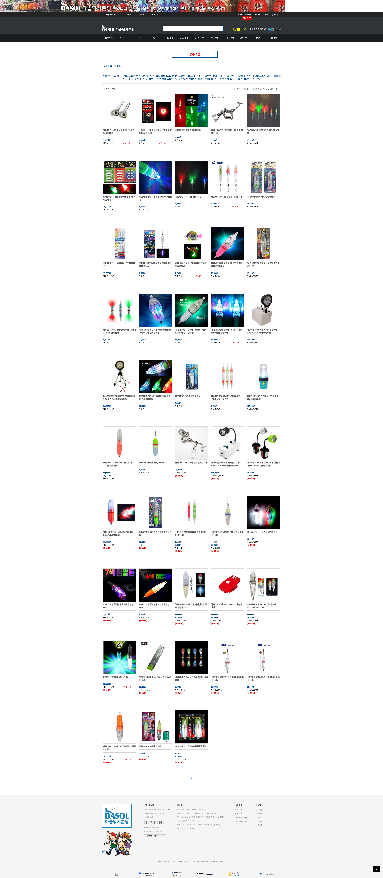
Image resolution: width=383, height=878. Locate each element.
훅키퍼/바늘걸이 (206, 79)
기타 (253, 79)
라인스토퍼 (130, 75)
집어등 (117, 66)
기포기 (115, 75)
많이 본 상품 (274, 89)
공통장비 (259, 37)
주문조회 (266, 14)
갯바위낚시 (229, 37)
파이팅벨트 (226, 79)
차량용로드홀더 (165, 79)
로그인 (239, 14)
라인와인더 (145, 75)
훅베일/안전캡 (185, 79)
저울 (128, 79)
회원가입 (248, 14)
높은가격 (256, 89)
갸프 (104, 75)
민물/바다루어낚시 (199, 39)
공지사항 (259, 809)
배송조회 (259, 825)
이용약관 (238, 813)
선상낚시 (214, 37)
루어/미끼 (124, 37)
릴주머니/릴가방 (213, 75)
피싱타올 (241, 79)
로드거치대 (194, 75)
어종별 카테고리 (112, 14)
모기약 (230, 75)
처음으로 (238, 809)
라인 (139, 37)
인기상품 (237, 89)
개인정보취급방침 (242, 817)
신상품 (264, 89)
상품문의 (259, 813)
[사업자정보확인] (214, 824)
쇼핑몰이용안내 (241, 821)
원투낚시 (244, 37)
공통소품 (107, 66)
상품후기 (259, 817)
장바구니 (257, 14)
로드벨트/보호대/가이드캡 (169, 75)
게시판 (128, 14)
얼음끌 (277, 75)
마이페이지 (157, 14)
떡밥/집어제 (109, 37)
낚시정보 (259, 821)
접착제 (138, 79)
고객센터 (142, 14)
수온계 (242, 75)
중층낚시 (184, 37)
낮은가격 (246, 89)
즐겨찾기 (275, 14)
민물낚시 (169, 37)
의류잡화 (274, 37)
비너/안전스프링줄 (259, 75)
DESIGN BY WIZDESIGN (215, 861)
